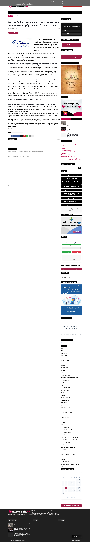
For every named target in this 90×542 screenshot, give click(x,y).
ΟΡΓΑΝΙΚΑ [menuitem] (28, 12)
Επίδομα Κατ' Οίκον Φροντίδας (71, 186)
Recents (76, 119)
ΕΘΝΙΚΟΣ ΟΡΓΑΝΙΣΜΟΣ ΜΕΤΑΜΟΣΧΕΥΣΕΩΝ (69, 377)
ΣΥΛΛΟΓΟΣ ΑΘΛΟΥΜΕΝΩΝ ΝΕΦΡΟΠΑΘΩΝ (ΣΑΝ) (70, 452)
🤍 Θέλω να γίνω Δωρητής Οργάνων (71, 269)
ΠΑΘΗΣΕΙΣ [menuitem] (36, 12)
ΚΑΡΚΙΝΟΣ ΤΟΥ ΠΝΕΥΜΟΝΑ (66, 399)
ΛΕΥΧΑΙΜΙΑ (63, 405)
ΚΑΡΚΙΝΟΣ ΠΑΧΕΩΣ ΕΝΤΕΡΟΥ (67, 394)
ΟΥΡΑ (62, 424)
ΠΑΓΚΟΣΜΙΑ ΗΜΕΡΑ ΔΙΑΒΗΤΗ (66, 427)
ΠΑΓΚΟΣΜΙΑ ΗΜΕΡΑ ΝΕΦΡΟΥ (66, 432)
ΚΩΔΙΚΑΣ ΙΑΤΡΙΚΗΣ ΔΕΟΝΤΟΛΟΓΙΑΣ (72, 6)
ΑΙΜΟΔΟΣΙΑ (63, 352)
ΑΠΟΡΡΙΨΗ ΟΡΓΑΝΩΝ (65, 363)
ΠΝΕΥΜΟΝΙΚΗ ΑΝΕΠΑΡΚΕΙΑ (66, 446)
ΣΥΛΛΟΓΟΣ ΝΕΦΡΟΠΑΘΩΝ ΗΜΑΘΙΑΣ (68, 454)
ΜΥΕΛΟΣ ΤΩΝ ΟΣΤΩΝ (65, 417)
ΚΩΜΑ (62, 404)
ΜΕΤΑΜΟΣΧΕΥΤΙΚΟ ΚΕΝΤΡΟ (66, 412)
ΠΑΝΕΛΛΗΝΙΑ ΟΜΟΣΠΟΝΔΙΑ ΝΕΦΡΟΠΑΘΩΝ (69, 437)
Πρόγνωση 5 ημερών (71, 33)
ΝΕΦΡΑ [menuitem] (43, 12)
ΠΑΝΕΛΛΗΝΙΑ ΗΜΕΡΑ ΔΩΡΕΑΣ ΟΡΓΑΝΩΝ (69, 436)
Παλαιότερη (57, 185)
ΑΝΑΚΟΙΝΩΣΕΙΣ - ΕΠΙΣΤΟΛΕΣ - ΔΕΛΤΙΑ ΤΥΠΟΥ (70, 358)
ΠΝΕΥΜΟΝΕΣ (63, 444)
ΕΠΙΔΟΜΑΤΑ (63, 382)
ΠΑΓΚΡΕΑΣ (63, 434)
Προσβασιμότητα (76, 536)
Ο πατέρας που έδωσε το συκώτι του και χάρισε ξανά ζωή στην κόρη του (74, 129)
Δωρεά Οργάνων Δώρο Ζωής (20, 540)
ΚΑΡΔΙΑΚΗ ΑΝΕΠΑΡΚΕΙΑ (66, 390)
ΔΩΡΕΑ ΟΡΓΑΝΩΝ (64, 373)
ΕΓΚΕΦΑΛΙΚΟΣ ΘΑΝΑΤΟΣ (66, 375)
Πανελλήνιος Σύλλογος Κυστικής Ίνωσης (70, 158)
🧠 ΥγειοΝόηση (71, 45)
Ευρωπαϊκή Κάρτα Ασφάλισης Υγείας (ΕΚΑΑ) (71, 182)
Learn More (69, 2)
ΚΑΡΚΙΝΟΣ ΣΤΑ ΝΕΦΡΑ (65, 395)
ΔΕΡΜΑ (62, 368)
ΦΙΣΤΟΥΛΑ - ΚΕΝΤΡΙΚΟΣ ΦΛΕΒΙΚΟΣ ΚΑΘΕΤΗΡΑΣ (70, 464)
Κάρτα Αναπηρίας (71, 198)
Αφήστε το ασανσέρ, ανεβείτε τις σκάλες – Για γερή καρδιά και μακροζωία (73, 123)
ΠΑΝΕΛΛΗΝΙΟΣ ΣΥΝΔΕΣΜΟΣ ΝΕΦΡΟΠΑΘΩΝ (69, 441)
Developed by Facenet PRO (77, 540)
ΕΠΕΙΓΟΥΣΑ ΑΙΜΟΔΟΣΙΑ (65, 380)
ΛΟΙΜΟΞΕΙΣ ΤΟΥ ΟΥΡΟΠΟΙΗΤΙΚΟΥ (68, 407)
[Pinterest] (24, 136)
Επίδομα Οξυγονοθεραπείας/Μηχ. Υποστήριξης (71, 194)
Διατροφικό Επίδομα (71, 178)
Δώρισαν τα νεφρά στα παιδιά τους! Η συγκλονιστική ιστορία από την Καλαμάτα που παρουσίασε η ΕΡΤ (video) (74, 135)
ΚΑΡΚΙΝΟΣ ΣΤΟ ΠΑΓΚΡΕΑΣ (66, 397)
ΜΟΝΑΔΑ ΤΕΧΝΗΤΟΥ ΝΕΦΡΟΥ (67, 414)
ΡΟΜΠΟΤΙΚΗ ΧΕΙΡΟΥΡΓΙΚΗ (66, 451)
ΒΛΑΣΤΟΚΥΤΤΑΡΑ (64, 367)
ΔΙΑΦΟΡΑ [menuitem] (51, 12)
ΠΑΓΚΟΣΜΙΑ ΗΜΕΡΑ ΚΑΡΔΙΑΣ (66, 429)
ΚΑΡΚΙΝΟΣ (63, 392)
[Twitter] (21, 136)
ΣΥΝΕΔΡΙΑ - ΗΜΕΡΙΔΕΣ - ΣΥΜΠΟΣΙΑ (68, 457)
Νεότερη (10, 185)
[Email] (30, 136)
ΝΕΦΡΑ (62, 419)
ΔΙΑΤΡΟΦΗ (63, 372)
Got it (74, 2)
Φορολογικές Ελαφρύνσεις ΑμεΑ (71, 205)
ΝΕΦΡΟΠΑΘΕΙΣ (20, 132)
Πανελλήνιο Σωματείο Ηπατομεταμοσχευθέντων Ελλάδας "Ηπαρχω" (69, 152)
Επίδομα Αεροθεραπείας (71, 175)
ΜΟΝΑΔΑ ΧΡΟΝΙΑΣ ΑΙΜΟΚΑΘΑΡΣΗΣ (68, 415)
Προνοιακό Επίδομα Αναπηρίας (71, 201)
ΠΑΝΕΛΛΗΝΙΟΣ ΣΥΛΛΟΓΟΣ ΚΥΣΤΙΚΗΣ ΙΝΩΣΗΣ (70, 439)
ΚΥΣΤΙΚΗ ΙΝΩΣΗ (64, 402)
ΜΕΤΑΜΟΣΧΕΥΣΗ (64, 410)
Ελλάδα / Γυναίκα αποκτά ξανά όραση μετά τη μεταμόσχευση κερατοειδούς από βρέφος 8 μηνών (32, 15)
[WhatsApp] (27, 136)
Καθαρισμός (76, 252)
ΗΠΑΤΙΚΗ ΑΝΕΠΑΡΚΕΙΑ (65, 387)
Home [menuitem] (10, 12)
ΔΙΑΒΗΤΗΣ (63, 370)
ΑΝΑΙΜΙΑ (63, 357)
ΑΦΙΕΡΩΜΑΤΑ (63, 365)
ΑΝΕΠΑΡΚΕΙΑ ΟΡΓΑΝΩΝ (65, 360)
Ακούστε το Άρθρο (13, 32)
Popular (66, 119)
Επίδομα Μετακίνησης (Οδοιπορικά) (71, 190)
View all (58, 139)
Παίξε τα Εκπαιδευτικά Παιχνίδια (71, 56)
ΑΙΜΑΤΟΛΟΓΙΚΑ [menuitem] (18, 12)
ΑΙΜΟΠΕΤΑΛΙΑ (64, 355)
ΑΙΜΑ (62, 350)
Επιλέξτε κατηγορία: (66, 245)
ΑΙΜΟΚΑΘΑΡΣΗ (14, 132)
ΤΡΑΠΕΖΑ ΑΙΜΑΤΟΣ (65, 461)
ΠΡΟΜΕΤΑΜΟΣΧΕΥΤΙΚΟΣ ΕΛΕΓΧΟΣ (68, 447)
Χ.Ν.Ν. (62, 466)
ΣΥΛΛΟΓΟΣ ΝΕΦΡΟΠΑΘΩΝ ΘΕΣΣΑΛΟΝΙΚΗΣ (69, 456)
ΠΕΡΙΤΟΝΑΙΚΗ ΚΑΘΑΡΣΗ (66, 442)
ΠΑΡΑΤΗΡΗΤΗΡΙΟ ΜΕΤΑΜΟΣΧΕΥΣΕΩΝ (71, 505)
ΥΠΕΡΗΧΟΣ (63, 462)
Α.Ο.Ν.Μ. (63, 348)
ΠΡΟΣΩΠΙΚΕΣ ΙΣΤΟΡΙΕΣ (65, 449)
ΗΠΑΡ (62, 385)
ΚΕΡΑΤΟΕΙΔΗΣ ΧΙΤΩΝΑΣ (65, 400)
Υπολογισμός (67, 252)
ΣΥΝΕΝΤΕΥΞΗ (63, 459)
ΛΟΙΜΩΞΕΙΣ (63, 409)
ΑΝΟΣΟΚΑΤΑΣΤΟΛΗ (65, 362)
